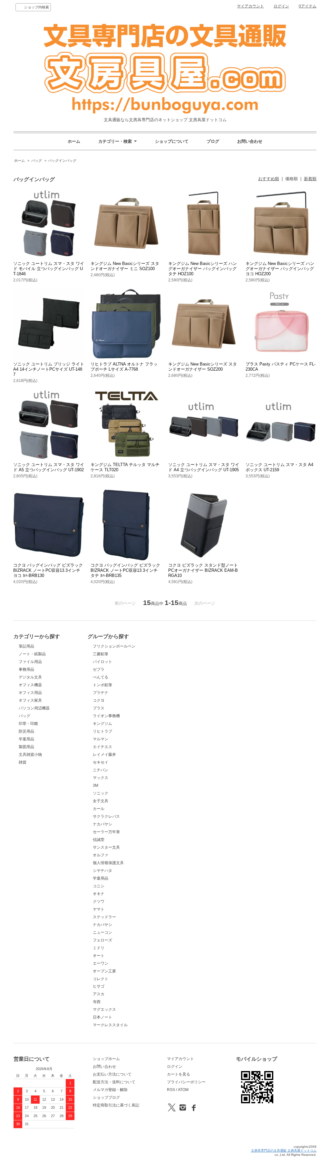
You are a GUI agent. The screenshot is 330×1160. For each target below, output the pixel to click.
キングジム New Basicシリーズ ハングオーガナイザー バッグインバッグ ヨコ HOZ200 (280, 268)
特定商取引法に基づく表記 (116, 1105)
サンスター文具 (106, 847)
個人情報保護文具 (108, 863)
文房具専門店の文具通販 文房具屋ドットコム (283, 1150)
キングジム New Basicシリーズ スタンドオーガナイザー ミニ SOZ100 (125, 266)
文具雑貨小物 (30, 754)
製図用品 (26, 747)
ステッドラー (104, 917)
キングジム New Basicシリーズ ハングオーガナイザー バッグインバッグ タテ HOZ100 (202, 268)
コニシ (98, 886)
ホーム (74, 141)
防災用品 (26, 731)
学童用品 (26, 739)
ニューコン (102, 932)
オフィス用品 (30, 692)
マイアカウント (250, 6)
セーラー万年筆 (106, 832)
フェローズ (102, 940)
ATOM (183, 1089)
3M (95, 785)
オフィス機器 (30, 685)
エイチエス (102, 747)
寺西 (97, 1001)
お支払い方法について (112, 1074)
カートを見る (178, 1074)
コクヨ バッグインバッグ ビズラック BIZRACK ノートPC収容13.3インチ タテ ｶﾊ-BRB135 (125, 570)
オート (98, 955)
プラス (98, 708)
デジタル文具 (30, 677)
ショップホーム (106, 1059)
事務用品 (26, 669)
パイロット (102, 661)
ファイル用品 (30, 661)
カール (98, 808)
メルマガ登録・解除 (110, 1089)
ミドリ (98, 948)
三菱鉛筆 (100, 654)
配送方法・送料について (114, 1082)
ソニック (100, 793)
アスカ (98, 994)
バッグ (36, 160)
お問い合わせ (249, 141)
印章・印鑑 (28, 723)
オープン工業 (104, 971)
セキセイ (100, 762)
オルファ (100, 855)
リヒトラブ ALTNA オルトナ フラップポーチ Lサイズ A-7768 (124, 367)
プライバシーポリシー (186, 1082)
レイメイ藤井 (104, 754)
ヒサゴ (98, 986)
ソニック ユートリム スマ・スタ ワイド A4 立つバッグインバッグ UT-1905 (203, 467)
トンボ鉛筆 (102, 685)
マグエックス (104, 1009)
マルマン (100, 739)
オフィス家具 (30, 700)
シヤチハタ (102, 870)
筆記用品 (26, 646)
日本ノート (102, 1017)
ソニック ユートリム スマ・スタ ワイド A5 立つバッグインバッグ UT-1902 (48, 467)
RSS (171, 1089)
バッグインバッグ (62, 160)
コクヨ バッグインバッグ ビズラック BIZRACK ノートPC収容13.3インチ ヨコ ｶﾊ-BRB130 (48, 570)
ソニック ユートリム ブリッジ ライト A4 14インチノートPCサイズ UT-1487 (48, 369)
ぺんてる (100, 677)
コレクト (100, 979)
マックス (100, 777)
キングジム (102, 723)
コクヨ (98, 700)
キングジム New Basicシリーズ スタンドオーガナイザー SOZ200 (202, 367)
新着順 (310, 178)
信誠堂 (98, 839)
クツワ (98, 901)
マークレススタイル (110, 1025)
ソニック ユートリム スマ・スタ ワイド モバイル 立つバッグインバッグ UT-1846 (48, 268)
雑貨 (22, 762)
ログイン (281, 6)
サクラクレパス (106, 816)
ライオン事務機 (106, 716)
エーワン (100, 963)
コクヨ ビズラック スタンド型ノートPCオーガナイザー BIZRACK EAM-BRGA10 (203, 570)
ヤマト (98, 909)
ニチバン (100, 770)
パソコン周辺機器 (34, 708)
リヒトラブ (102, 731)
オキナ (98, 894)
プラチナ (100, 692)
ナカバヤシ (102, 824)
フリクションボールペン (114, 646)
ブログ (213, 141)
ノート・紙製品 (32, 654)
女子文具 (100, 801)
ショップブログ (106, 1097)
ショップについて (172, 141)
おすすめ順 (268, 178)
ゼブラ (98, 669)
